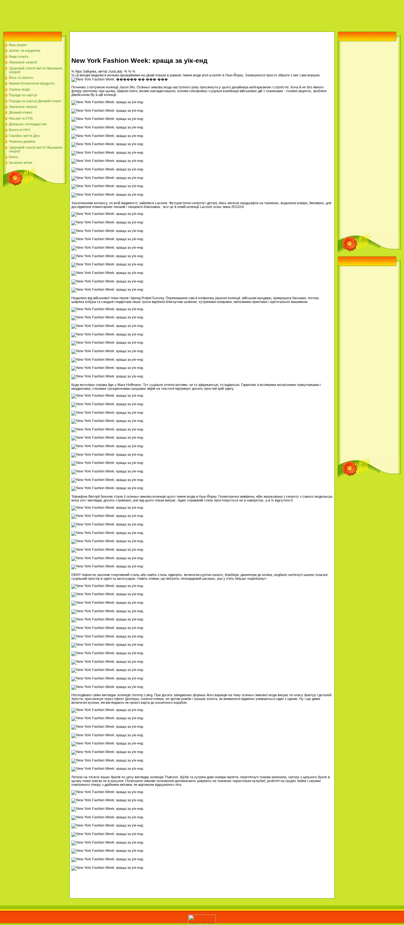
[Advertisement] (115, 14)
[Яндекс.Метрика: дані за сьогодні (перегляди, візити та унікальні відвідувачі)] (202, 919)
